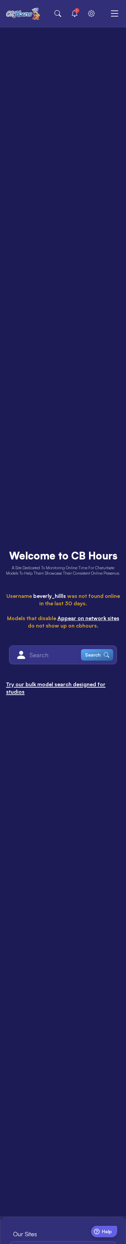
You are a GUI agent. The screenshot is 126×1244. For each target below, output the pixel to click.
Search (92, 655)
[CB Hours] (23, 13)
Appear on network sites (88, 618)
